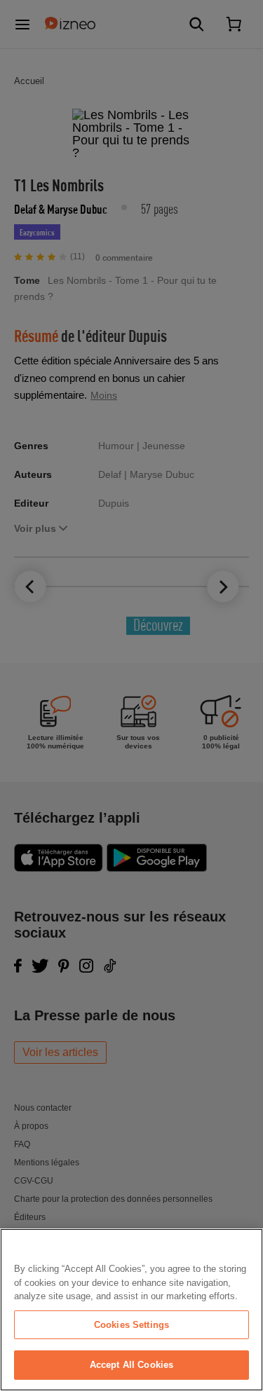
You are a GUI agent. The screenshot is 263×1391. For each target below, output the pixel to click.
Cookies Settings (131, 1325)
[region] (131, 1309)
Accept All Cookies (131, 1364)
